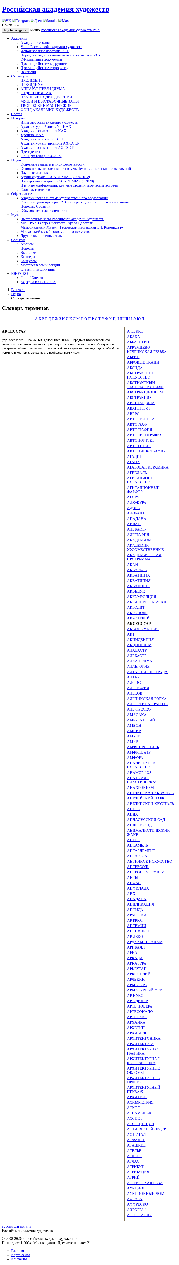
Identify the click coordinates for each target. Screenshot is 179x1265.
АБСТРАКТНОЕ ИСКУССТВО (140, 375)
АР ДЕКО (135, 936)
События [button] (18, 240)
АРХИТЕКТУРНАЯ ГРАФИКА (143, 1051)
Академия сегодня (35, 43)
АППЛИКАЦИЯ (140, 904)
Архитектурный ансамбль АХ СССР (50, 143)
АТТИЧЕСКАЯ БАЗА (145, 1183)
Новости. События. (36, 206)
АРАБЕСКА (137, 915)
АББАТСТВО (138, 342)
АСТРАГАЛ (136, 1134)
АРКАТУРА (136, 963)
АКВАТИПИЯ (139, 581)
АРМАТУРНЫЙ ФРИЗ (145, 990)
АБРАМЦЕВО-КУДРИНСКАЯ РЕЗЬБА (147, 349)
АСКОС (133, 1108)
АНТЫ (132, 877)
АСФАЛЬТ (136, 1140)
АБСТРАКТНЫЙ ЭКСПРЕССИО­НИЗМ (145, 385)
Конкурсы (29, 261)
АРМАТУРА (137, 985)
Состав (16, 114)
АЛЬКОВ (134, 693)
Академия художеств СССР (42, 139)
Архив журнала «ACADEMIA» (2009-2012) (55, 177)
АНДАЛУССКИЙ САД (146, 820)
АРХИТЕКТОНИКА (144, 1038)
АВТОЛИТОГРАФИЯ (144, 435)
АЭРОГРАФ (137, 1210)
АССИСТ (134, 1118)
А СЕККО (135, 331)
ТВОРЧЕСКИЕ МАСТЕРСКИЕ (46, 106)
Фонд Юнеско (32, 278)
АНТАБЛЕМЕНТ (141, 851)
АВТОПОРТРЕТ (140, 440)
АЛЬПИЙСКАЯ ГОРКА (147, 699)
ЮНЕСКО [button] (19, 273)
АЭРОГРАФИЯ (139, 1215)
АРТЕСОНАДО (140, 1012)
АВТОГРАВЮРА (141, 419)
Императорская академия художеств (49, 122)
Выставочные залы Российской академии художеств (62, 219)
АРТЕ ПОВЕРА (139, 1006)
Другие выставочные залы (42, 236)
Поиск (7, 25)
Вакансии (28, 72)
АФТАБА (134, 1199)
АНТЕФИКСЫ (139, 931)
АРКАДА (135, 958)
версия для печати (16, 1226)
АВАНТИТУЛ (138, 408)
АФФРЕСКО (137, 1204)
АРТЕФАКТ (137, 1017)
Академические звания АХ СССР (47, 147)
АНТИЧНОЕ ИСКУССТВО (149, 861)
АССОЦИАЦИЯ (140, 1124)
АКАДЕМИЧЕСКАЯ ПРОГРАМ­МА (144, 557)
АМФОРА (135, 758)
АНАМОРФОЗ (139, 773)
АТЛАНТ (134, 1156)
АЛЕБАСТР (136, 529)
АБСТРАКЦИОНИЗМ (145, 392)
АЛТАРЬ (134, 677)
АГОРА (133, 497)
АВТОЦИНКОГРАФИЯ (146, 451)
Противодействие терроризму (44, 68)
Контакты (19, 1259)
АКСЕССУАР (139, 624)
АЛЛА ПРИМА (139, 661)
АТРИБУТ (135, 1167)
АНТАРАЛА (137, 856)
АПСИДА (135, 910)
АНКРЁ (133, 840)
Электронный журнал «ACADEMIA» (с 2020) (57, 181)
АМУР (132, 742)
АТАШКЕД (136, 1145)
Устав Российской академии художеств (51, 47)
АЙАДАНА (136, 519)
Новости (27, 248)
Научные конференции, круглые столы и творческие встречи (69, 185)
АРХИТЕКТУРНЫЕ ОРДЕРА (143, 1080)
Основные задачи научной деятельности (53, 164)
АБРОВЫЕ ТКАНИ (143, 362)
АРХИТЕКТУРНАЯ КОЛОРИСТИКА (143, 1061)
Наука (16, 294)
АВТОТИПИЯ (139, 446)
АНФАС (134, 883)
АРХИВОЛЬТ (138, 1033)
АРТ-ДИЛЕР (137, 1001)
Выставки (28, 252)
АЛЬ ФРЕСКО (139, 709)
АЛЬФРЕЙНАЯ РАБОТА (147, 704)
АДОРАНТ (136, 513)
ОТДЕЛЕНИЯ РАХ (36, 93)
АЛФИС (134, 683)
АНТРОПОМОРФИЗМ (146, 872)
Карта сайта (20, 1255)
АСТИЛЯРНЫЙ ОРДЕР (146, 1129)
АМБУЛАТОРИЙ (141, 720)
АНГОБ (133, 809)
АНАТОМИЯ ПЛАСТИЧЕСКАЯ (142, 780)
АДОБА (133, 508)
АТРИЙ (133, 1177)
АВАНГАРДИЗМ (141, 403)
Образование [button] (21, 194)
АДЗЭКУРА (136, 502)
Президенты (30, 152)
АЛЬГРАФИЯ (138, 535)
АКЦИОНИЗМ (139, 645)
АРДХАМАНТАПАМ (144, 942)
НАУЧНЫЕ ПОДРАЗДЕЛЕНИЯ (46, 97)
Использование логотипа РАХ (45, 51)
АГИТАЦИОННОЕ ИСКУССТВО (143, 480)
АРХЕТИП (136, 1028)
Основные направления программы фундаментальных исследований (76, 168)
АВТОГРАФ (137, 424)
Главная (17, 1251)
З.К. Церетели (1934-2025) (41, 156)
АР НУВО (135, 995)
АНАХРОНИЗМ (140, 787)
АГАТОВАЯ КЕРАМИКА (148, 467)
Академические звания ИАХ (43, 131)
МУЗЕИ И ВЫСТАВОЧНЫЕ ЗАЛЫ (50, 101)
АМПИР (134, 731)
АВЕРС (133, 414)
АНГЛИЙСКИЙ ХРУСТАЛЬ (150, 804)
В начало (18, 290)
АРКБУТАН (137, 969)
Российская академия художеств (55, 9)
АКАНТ (133, 564)
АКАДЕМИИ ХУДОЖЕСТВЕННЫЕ (145, 547)
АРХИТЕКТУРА (140, 1044)
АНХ (131, 894)
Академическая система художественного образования (64, 198)
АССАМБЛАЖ (139, 1113)
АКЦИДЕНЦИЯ (140, 640)
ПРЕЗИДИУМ (32, 85)
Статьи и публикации (38, 269)
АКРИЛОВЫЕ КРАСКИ (146, 602)
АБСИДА (135, 368)
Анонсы (27, 244)
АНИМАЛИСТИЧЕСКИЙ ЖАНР (148, 832)
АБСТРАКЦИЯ (139, 398)
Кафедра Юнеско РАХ (38, 282)
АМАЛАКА (137, 715)
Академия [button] (19, 38)
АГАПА (133, 462)
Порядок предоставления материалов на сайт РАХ (61, 55)
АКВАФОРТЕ (138, 586)
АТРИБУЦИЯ (138, 1172)
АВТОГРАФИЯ (139, 430)
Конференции (32, 257)
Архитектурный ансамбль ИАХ (46, 127)
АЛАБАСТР (137, 650)
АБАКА (133, 337)
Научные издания (34, 173)
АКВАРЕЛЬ (137, 570)
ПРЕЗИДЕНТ (31, 80)
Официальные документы (41, 59)
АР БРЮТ (135, 920)
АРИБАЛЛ (136, 947)
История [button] (18, 118)
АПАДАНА (136, 899)
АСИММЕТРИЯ (140, 1102)
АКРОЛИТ (136, 607)
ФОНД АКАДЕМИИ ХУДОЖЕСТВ (50, 110)
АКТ (131, 634)
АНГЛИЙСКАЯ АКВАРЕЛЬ (150, 793)
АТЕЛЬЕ (134, 1151)
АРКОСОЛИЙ (139, 974)
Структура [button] (19, 76)
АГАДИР (134, 457)
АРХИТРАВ (137, 1097)
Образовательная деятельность (45, 210)
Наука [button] (16, 160)
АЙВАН (134, 524)
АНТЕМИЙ (136, 926)
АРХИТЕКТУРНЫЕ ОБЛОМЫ (143, 1070)
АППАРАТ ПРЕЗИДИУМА (43, 89)
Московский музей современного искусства (56, 231)
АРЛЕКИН (136, 979)
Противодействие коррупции (44, 64)
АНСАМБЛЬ (137, 845)
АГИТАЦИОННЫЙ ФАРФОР (143, 490)
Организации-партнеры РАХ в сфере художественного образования (75, 202)
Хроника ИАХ (32, 135)
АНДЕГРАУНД (139, 825)
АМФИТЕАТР (139, 752)
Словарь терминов (35, 189)
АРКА (132, 953)
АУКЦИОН (136, 1188)
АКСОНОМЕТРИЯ (143, 629)
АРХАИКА (136, 1022)
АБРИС (133, 357)
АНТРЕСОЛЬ (138, 867)
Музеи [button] (16, 215)
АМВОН (134, 725)
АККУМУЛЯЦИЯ (141, 597)
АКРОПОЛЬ (137, 613)
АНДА (132, 814)
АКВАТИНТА (138, 575)
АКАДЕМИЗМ (139, 540)
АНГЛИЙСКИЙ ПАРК (146, 798)
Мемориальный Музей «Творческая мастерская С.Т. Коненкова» (72, 227)
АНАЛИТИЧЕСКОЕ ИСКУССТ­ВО (144, 765)
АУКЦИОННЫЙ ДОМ (145, 1193)
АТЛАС (133, 1161)
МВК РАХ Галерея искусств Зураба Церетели (57, 223)
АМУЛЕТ (134, 736)
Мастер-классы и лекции (40, 265)
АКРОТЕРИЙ (138, 618)
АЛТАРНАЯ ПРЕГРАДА (147, 672)
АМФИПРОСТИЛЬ (143, 747)
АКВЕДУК (136, 591)
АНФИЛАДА (138, 888)
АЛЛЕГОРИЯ (138, 666)
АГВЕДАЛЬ (137, 473)
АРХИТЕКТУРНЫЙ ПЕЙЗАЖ (143, 1089)
